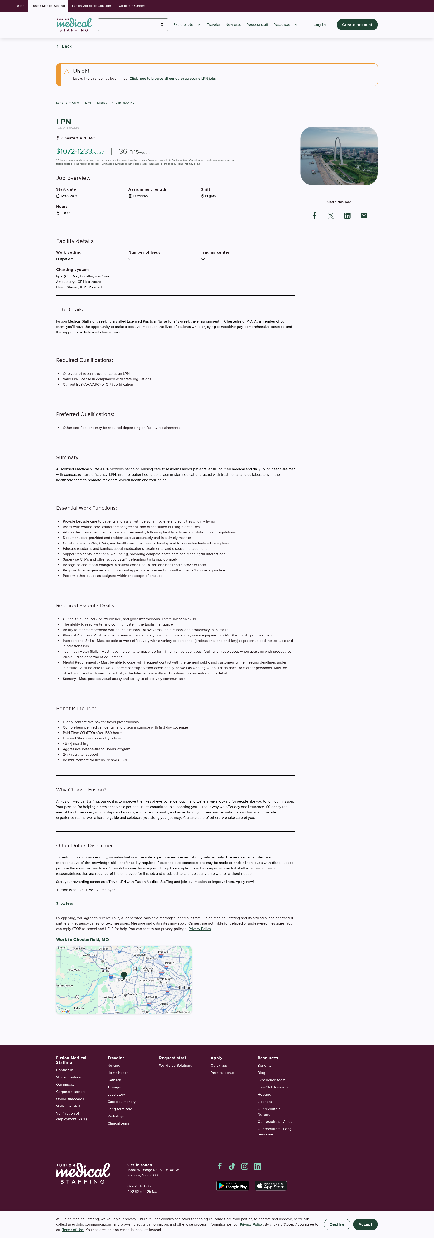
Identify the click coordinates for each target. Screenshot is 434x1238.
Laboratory (116, 1094)
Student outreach (70, 1077)
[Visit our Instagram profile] (244, 1166)
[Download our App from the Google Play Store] (232, 1186)
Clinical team (118, 1123)
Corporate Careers (132, 6)
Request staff (257, 24)
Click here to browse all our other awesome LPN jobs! (173, 78)
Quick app (219, 1065)
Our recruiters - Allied (275, 1121)
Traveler (213, 24)
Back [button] (67, 46)
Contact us (65, 1070)
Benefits (264, 1065)
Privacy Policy (200, 929)
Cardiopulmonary (122, 1101)
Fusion (19, 6)
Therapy (114, 1087)
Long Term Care (67, 103)
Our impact (65, 1084)
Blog (261, 1073)
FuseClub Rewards (273, 1087)
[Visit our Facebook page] (219, 1166)
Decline (337, 1224)
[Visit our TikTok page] (232, 1166)
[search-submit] (162, 24)
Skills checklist (68, 1106)
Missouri (103, 103)
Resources (282, 24)
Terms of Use (73, 1230)
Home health (118, 1073)
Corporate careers (70, 1092)
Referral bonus (223, 1073)
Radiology (116, 1116)
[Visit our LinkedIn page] (257, 1166)
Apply (216, 1057)
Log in (320, 24)
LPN (88, 103)
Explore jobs (183, 24)
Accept (366, 1224)
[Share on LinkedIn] (347, 215)
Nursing (114, 1065)
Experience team (271, 1080)
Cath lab (114, 1080)
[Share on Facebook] (314, 215)
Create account (357, 24)
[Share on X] (331, 215)
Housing (264, 1094)
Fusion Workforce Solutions (92, 6)
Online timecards (70, 1099)
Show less (64, 903)
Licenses (265, 1101)
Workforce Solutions (175, 1065)
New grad (233, 24)
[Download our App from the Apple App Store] (271, 1186)
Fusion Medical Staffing (48, 6)
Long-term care (120, 1109)
